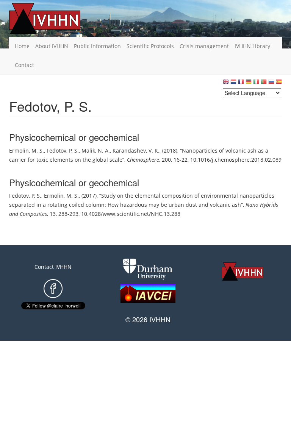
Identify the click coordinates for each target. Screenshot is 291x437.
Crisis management (204, 46)
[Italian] (256, 83)
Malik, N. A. (95, 150)
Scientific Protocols (150, 46)
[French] (241, 83)
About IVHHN (51, 46)
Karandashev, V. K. (136, 150)
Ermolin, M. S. (26, 150)
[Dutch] (233, 83)
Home (22, 46)
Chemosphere (143, 159)
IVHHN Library (252, 46)
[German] (249, 83)
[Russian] (271, 83)
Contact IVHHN (53, 266)
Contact (24, 65)
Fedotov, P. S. (63, 150)
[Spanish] (279, 83)
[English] (226, 83)
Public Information (97, 46)
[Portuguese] (264, 83)
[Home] (56, 18)
